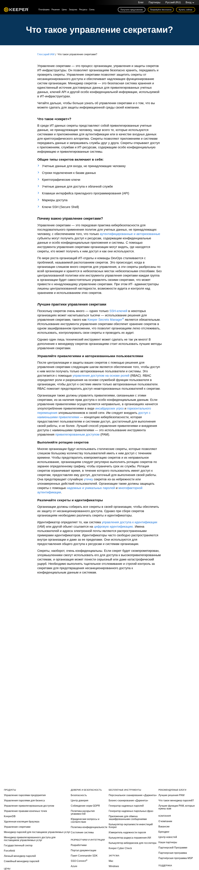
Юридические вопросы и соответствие (85, 820)
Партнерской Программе (172, 847)
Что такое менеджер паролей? (176, 800)
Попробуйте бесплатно (160, 10)
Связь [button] (92, 9)
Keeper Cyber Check (120, 848)
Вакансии (163, 826)
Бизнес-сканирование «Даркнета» (128, 800)
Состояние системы (82, 832)
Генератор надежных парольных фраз (131, 811)
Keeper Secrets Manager (106, 319)
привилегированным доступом (77, 434)
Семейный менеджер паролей (21, 861)
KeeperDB (10, 816)
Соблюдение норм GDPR (85, 805)
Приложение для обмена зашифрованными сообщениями (128, 817)
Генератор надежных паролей (126, 805)
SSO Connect (79, 861)
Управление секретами (17, 827)
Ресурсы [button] (83, 9)
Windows (114, 866)
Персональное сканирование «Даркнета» (133, 795)
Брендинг (163, 831)
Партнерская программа (172, 853)
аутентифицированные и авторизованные (130, 234)
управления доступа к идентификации (129, 522)
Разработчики (79, 845)
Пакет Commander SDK (84, 855)
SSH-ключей (118, 311)
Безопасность (79, 795)
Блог (141, 2)
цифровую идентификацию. (114, 526)
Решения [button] (55, 9)
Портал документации (83, 850)
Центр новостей (167, 837)
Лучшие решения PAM (171, 795)
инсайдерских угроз (109, 408)
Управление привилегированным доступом (29, 805)
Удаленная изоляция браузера (21, 821)
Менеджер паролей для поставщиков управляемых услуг (37, 832)
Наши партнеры (167, 842)
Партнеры (154, 2)
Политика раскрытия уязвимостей (83, 812)
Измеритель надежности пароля (127, 832)
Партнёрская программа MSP (175, 858)
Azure (74, 866)
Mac (111, 861)
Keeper (16, 9)
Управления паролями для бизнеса (24, 800)
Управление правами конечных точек (25, 811)
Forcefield (9, 850)
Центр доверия (79, 800)
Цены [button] (64, 9)
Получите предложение (131, 10)
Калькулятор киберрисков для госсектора (132, 843)
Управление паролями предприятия (25, 795)
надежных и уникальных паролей (91, 488)
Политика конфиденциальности (89, 827)
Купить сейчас (185, 10)
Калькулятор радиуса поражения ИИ (130, 837)
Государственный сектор (18, 845)
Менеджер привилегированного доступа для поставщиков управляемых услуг (30, 838)
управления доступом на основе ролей (101, 375)
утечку (88, 479)
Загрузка (73, 9)
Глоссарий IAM (45, 54)
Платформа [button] (43, 9)
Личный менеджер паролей (20, 856)
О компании (165, 821)
